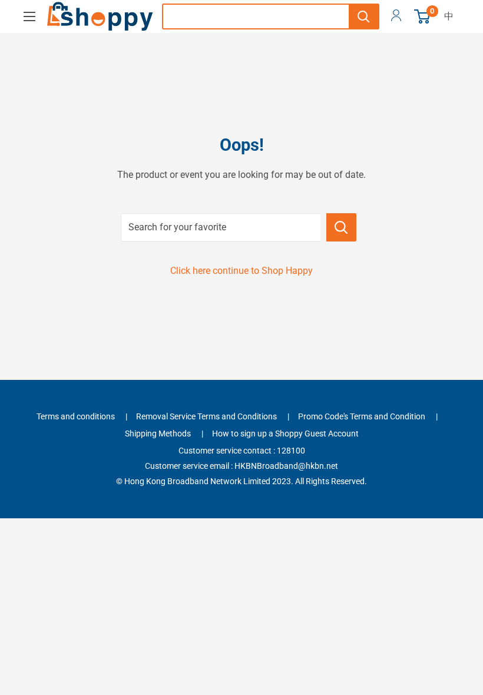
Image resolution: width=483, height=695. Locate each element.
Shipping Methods (158, 433)
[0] (422, 16)
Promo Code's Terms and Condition (361, 416)
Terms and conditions (76, 416)
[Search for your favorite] (341, 227)
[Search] (363, 16)
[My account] (396, 16)
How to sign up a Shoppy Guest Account (285, 433)
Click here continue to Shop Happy (241, 270)
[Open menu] (29, 16)
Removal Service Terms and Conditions (206, 416)
